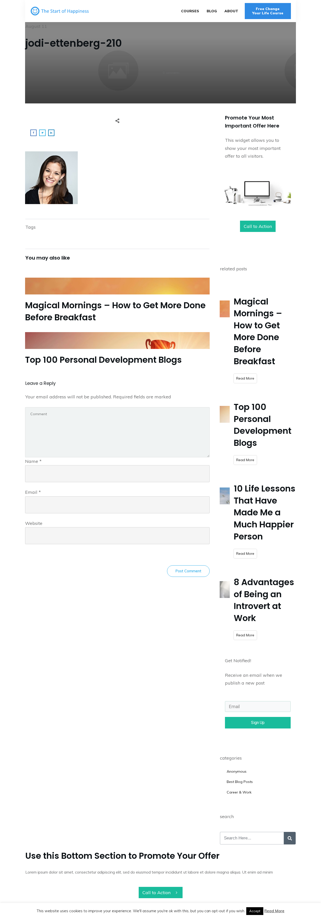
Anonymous (237, 771)
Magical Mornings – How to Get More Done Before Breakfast (117, 300)
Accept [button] (254, 911)
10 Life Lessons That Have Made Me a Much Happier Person (264, 512)
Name (33, 461)
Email (33, 492)
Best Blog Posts (240, 781)
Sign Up (258, 722)
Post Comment (188, 571)
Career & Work (239, 792)
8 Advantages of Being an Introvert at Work (264, 600)
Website (33, 523)
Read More (274, 910)
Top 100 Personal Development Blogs (117, 348)
